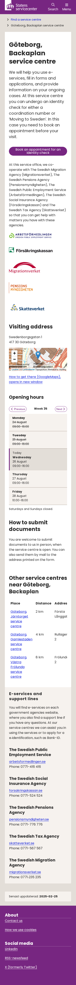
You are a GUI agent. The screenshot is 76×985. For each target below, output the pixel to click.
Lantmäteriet (28, 369)
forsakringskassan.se (25, 790)
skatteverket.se (21, 843)
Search (53, 9)
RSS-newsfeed (16, 958)
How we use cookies (20, 929)
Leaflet (15, 369)
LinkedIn (11, 949)
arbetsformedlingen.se (27, 761)
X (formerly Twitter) (21, 967)
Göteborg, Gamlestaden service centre (21, 641)
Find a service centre (26, 20)
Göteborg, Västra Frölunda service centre (19, 667)
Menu (66, 9)
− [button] (14, 359)
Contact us (13, 920)
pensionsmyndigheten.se (29, 819)
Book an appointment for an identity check (41, 151)
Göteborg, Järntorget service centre (19, 618)
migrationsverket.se (25, 872)
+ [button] (14, 353)
